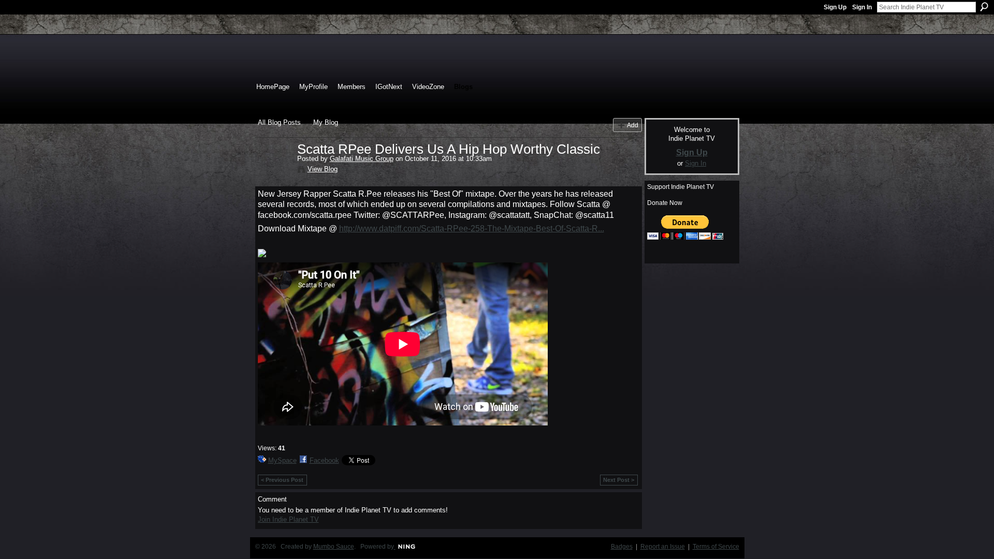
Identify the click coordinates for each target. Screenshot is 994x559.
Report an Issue (662, 546)
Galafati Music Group (361, 159)
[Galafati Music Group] (274, 171)
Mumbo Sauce (333, 546)
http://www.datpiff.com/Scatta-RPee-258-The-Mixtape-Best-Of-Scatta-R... (471, 228)
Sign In (862, 7)
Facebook (324, 460)
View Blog (323, 169)
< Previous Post (282, 480)
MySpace (282, 460)
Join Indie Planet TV (288, 519)
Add (632, 125)
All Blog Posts (279, 122)
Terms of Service (716, 546)
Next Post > (618, 480)
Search (984, 6)
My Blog (325, 122)
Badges (622, 546)
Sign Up (835, 7)
